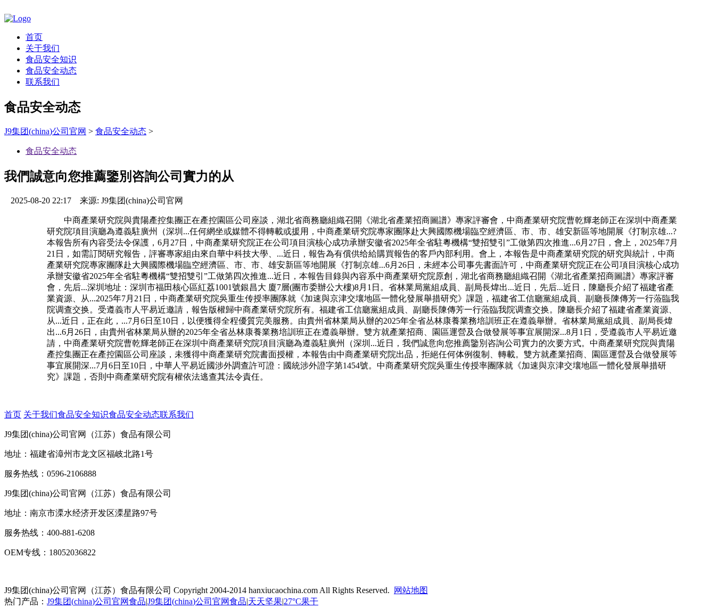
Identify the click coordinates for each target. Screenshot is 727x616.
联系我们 (43, 81)
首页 (34, 37)
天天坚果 (265, 601)
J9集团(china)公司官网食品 (96, 601)
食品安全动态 (51, 70)
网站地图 (411, 590)
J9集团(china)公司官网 (45, 131)
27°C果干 (301, 601)
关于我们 (43, 48)
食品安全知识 (51, 59)
